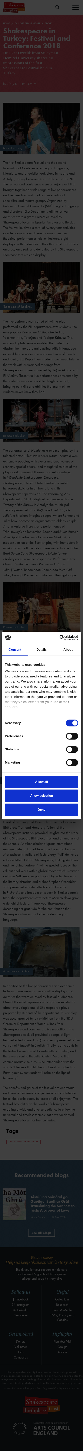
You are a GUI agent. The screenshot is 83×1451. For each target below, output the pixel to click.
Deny (41, 809)
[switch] (72, 736)
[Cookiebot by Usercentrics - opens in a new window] (59, 637)
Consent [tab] (15, 649)
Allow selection (41, 795)
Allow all (41, 782)
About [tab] (68, 649)
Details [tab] (41, 649)
